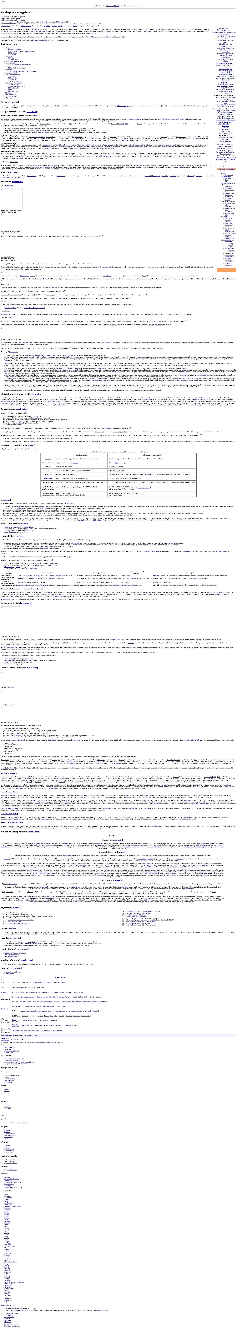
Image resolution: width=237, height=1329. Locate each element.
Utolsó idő (222, 59)
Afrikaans (7, 1196)
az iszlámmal (15, 1030)
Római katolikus (225, 154)
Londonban (7, 438)
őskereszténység (46, 132)
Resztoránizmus (229, 261)
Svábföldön (101, 875)
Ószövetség (221, 48)
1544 (195, 760)
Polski (6, 1275)
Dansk (6, 1216)
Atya (28, 782)
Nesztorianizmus (230, 206)
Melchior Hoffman (127, 146)
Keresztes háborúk (230, 233)
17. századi (43, 357)
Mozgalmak (7, 1049)
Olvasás (6, 1105)
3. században (158, 165)
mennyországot (201, 872)
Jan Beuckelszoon (41, 887)
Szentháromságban (150, 795)
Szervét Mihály (44, 548)
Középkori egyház (226, 72)
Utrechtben (10, 233)
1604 (200, 786)
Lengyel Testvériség (163, 786)
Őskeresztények (226, 176)
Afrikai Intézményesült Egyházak (68, 1025)
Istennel (41, 528)
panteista (158, 551)
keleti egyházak (225, 141)
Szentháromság (228, 84)
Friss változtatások (9, 1135)
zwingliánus (222, 551)
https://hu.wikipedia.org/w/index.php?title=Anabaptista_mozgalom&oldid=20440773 (37, 1042)
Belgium (20, 373)
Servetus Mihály (200, 399)
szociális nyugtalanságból (161, 146)
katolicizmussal (139, 845)
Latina (6, 1260)
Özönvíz (220, 54)
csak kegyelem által (12, 31)
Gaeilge (6, 1238)
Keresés (3, 1119)
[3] (95, 33)
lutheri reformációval (48, 845)
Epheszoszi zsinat (230, 203)
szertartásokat (34, 870)
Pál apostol (57, 165)
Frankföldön (29, 291)
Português (7, 1277)
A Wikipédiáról (8, 1315)
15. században (61, 176)
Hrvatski (6, 1241)
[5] (102, 236)
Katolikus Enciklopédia (10, 884)
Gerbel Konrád (40, 137)
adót (16, 870)
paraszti (204, 843)
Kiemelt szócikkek (9, 1133)
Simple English (8, 1283)
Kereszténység (224, 30)
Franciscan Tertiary (200, 375)
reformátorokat (15, 740)
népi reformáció (158, 845)
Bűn (218, 86)
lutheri (215, 551)
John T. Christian (88, 156)
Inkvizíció (230, 78)
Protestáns (120, 639)
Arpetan (6, 1234)
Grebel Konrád (39, 355)
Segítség (6, 1147)
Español (6, 1224)
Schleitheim (53, 740)
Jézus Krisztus (224, 35)
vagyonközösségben (184, 380)
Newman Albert (116, 124)
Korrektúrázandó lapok (11, 1060)
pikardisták (63, 370)
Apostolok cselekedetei (87, 165)
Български (7, 1208)
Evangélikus (221, 148)
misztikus (144, 551)
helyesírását (47, 26)
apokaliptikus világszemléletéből (142, 146)
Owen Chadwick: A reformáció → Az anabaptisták (140, 921)
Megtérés (232, 97)
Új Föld (225, 61)
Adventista (220, 145)
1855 (70, 124)
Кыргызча (7, 1258)
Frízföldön (101, 314)
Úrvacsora (220, 106)
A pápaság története (225, 74)
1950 (126, 932)
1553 (206, 399)
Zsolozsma (226, 111)
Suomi (6, 1231)
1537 (114, 314)
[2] (8, 33)
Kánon (231, 86)
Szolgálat (225, 101)
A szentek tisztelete (228, 220)
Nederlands (7, 1272)
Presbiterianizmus (230, 256)
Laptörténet (7, 1108)
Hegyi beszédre (38, 418)
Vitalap (6, 1077)
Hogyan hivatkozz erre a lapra (13, 1187)
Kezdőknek (7, 1145)
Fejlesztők (7, 1318)
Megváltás (231, 89)
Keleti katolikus (228, 156)
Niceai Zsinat (182, 167)
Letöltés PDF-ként (9, 1161)
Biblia (116, 463)
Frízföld (34, 295)
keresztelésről (10, 743)
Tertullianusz (148, 165)
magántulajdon (40, 873)
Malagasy (7, 1268)
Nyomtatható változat (10, 1163)
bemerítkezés (227, 786)
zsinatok (75, 463)
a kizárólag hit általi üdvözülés (39, 31)
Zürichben (164, 137)
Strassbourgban (50, 295)
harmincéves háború (197, 578)
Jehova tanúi (25, 1025)
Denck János (136, 797)
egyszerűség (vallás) (144, 488)
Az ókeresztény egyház (225, 71)
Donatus (45, 167)
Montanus (139, 165)
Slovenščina (7, 1287)
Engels (10, 843)
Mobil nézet (7, 1322)
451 (226, 210)
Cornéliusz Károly (45, 124)
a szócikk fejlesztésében (74, 23)
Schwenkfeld (187, 800)
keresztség (48, 459)
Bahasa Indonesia (9, 1246)
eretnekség (65, 843)
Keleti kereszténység (16, 1020)
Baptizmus (228, 258)
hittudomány (14, 795)
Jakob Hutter (21, 582)
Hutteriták (151, 786)
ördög (161, 802)
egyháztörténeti (68, 855)
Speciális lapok (8, 1180)
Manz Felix (32, 137)
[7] (41, 268)
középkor (206, 863)
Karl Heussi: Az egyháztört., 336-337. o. (148, 911)
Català (6, 1211)
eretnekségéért (5, 401)
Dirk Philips (104, 797)
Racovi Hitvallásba (192, 786)
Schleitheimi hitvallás (193, 740)
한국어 (6, 1257)
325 (170, 167)
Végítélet (230, 59)
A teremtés (225, 52)
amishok (45, 40)
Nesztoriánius (231, 157)
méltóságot (151, 859)
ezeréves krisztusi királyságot (106, 267)
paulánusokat (15, 177)
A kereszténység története (227, 169)
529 (43, 168)
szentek (109, 31)
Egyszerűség (224, 105)
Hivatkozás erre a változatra (12, 1182)
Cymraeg (7, 1214)
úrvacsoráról (9, 746)
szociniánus (159, 325)
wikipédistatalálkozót (112, 6)
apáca (53, 898)
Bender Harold (71, 761)
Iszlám (225, 128)
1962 (178, 932)
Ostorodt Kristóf (208, 786)
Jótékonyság (88, 997)
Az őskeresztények (225, 69)
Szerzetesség (230, 118)
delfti (143, 321)
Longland (81, 520)
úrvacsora (183, 385)
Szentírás (224, 46)
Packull (174, 145)
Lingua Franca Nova (10, 1262)
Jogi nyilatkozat (9, 1317)
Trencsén (59, 348)
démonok (32, 901)
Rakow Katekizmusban (150, 808)
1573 (16, 360)
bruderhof (17, 594)
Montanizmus (229, 188)
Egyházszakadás (221, 76)
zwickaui (32, 276)
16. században (98, 378)
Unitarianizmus (229, 255)
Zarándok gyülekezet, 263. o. (14, 921)
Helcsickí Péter (31, 176)
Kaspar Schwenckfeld (77, 545)
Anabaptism (31, 942)
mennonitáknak (177, 314)
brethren (195, 405)
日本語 (6, 1251)
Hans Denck (21, 578)
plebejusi (199, 843)
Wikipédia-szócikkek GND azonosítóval (16, 1064)
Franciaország (8, 373)
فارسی (6, 1229)
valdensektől (166, 156)
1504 (215, 359)
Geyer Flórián (161, 875)
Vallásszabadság (9, 527)
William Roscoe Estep (7, 647)
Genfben (121, 760)
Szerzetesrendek (229, 223)
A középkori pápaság (228, 225)
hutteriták (30, 40)
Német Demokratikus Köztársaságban (195, 847)
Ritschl (153, 375)
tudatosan (30, 843)
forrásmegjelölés (39, 22)
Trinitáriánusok (127, 795)
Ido (5, 1248)
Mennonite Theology (10, 956)
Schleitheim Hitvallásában (20, 817)
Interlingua (7, 1244)
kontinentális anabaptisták (44, 592)
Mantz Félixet (148, 399)
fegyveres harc (14, 279)
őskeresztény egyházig (34, 165)
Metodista (230, 148)
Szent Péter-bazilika (146, 865)
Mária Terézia (91, 348)
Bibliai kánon (229, 196)
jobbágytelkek (169, 873)
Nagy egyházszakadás (61, 1011)
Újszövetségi (45, 826)
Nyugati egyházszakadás (229, 237)
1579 (219, 359)
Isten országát (149, 474)
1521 (144, 276)
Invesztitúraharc (229, 231)
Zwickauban (44, 872)
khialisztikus (99, 321)
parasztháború (126, 279)
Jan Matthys (58, 298)
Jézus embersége (69, 800)
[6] (89, 263)
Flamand (172, 371)
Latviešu (6, 1267)
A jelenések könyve (225, 91)
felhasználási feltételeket (101, 1310)
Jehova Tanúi (220, 159)
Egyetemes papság (9, 660)
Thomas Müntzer (91, 37)
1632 (98, 780)
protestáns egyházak (228, 138)
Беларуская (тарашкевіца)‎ (12, 1206)
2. (153, 165)
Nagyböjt (230, 114)
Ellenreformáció (229, 248)
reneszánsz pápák (81, 865)
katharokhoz (101, 368)
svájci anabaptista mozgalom (67, 146)
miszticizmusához (47, 146)
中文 (5, 1302)
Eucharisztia (228, 112)
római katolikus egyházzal (177, 867)
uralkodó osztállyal (100, 843)
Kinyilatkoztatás (221, 89)
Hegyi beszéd (229, 36)
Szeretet (218, 101)
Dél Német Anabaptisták (41, 788)
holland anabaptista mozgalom (108, 146)
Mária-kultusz (229, 218)
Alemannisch (8, 1197)
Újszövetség (230, 48)
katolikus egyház (76, 29)
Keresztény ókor (226, 183)
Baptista (229, 146)
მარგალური (8, 1300)
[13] (71, 556)
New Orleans (98, 156)
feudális (132, 845)
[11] (70, 347)
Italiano (6, 1249)
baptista (139, 124)
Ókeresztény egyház (48, 1006)
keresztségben (149, 31)
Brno (65, 378)
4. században (38, 167)
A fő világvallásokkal (226, 133)
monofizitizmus (116, 585)
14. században (189, 863)
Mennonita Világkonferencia (59, 596)
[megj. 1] (13, 401)
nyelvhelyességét (57, 26)
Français (6, 1233)
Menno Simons (69, 314)
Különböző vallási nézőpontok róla (226, 41)
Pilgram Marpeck (188, 817)
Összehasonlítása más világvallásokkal (223, 123)
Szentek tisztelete (47, 1001)
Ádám (2, 802)
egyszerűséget (116, 763)
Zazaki (6, 1219)
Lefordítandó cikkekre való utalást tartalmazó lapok (19, 1062)
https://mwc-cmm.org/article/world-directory (138, 923)
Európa (161, 359)
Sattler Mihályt (52, 401)
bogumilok (8, 376)
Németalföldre (35, 298)
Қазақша (7, 1255)
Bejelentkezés (8, 1082)
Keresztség (225, 99)
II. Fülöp (129, 900)
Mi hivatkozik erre (9, 1177)
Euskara (6, 1228)
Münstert (30, 892)
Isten (220, 84)
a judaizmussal (46, 1030)
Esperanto (7, 1223)
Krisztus (81, 153)
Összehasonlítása (6, 1029)
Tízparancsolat (229, 54)
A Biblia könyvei (225, 50)
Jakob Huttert (105, 342)
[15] (109, 595)
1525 (175, 138)
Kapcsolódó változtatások (11, 1179)
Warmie (6, 360)
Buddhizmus (226, 131)
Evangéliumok (225, 57)
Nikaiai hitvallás (229, 193)
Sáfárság (232, 105)
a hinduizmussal (36, 1030)
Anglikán (222, 146)
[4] (126, 36)
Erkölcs (232, 101)
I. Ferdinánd (100, 401)
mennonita (113, 137)
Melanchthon (106, 435)
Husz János (67, 368)
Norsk (6, 1273)
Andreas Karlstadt (43, 546)
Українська (7, 1295)
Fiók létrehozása (9, 1080)
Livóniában (18, 295)
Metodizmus (228, 260)
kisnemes (68, 875)
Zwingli (230, 245)
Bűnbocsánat (229, 116)
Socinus (46, 808)
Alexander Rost (11, 378)
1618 (29, 385)
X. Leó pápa (111, 865)
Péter (232, 65)
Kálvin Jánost (101, 760)
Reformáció (226, 80)
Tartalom (7, 1132)
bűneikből (130, 515)
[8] (96, 287)
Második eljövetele (225, 44)
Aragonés (7, 1199)
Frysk (6, 1236)
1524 (3, 875)
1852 (122, 124)
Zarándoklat (221, 118)
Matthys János (161, 119)
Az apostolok (225, 65)
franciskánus (48, 898)
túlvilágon (213, 872)
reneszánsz (26, 865)
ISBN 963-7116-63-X (86, 964)
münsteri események (8, 314)
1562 (52, 808)
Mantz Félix (32, 129)
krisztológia (5, 795)
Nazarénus (221, 150)
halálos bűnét (140, 888)
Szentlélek (38, 782)
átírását (75, 26)
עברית (6, 1239)
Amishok (3, 722)
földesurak (151, 873)
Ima (225, 103)
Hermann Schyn (116, 371)
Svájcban (38, 405)
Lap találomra (8, 1137)
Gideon (214, 892)
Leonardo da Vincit (190, 865)
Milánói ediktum (229, 190)
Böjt (217, 105)
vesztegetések (145, 863)
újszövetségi (37, 132)
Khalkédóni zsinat (230, 208)
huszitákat (165, 176)
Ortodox (219, 156)
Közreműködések (9, 1079)
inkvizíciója (76, 901)
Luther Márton (107, 276)
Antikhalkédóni (220, 157)
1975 (88, 145)
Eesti (5, 1226)
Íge (56, 803)
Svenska (6, 1290)
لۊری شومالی (8, 1263)
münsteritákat (96, 138)
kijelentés (78, 428)
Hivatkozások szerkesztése (8, 1305)
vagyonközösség (65, 873)
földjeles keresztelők (165, 405)
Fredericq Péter (185, 371)
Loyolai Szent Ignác (147, 900)
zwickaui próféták (103, 37)
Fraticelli (76, 368)
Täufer (29, 945)
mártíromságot (70, 763)
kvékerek (32, 594)
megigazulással (108, 428)
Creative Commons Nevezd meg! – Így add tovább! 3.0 (29, 1310)
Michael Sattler (54, 575)
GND (14, 1039)
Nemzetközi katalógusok (5, 1039)
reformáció (39, 29)
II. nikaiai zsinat (229, 213)
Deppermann (182, 145)
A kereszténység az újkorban (12, 972)
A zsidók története (226, 55)
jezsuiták (231, 251)
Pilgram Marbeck (43, 578)
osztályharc (127, 847)
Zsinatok (23, 1011)
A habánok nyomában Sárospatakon (136, 916)
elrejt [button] (2, 1)
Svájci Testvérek (28, 788)
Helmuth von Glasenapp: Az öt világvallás (138, 913)
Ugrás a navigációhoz (7, 20)
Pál (226, 67)
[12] (201, 384)
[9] (151, 314)
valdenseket (190, 176)
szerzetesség (173, 176)
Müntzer (124, 357)
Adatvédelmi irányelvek (11, 1313)
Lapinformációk (9, 1184)
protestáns (178, 845)
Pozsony (47, 348)
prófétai (106, 321)
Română (6, 1278)
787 (226, 215)
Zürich (6, 370)
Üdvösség (224, 86)
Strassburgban (56, 760)
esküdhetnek (20, 735)
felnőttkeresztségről (122, 106)
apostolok (62, 782)
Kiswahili (7, 1292)
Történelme (4, 1009)
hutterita (18, 567)
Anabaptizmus (8, 1052)
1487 (29, 898)
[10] (193, 314)
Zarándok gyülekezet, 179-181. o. (135, 915)
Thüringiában (47, 279)
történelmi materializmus (154, 847)
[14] (53, 559)
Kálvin (230, 246)
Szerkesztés (7, 1107)
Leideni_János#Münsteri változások (34, 308)
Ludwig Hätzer (102, 288)
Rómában (155, 865)
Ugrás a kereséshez (19, 20)
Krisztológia (5, 792)
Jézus (218, 65)
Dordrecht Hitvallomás (89, 780)
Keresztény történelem (224, 63)
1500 (142, 797)
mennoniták (37, 40)
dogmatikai (113, 325)
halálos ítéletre (112, 511)
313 (226, 191)
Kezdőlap (7, 1130)
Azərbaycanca (8, 1203)
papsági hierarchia (28, 528)
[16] (98, 756)
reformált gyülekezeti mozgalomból (87, 146)
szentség (17, 730)
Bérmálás (221, 116)
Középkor (224, 216)
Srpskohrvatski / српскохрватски (14, 1282)
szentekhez (104, 380)
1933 (126, 124)
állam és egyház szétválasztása (25, 527)
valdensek (71, 370)
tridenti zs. (231, 250)
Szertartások (8, 532)
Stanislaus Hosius (208, 359)
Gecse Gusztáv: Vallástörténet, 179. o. (20, 923)
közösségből (47, 515)
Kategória (3, 1044)
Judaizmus (225, 126)
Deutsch (6, 1218)
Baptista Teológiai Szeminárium (112, 156)
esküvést (68, 380)
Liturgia (218, 111)
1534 (86, 887)
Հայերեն (7, 1243)
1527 (108, 140)
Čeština (6, 1213)
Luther (230, 243)
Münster (9, 304)
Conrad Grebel (11, 288)
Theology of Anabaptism (34, 943)
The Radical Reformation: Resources (15, 953)
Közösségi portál (9, 1149)
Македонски (8, 1270)
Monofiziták (228, 211)
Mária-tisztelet (37, 1001)
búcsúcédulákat (105, 867)
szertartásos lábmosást (182, 819)
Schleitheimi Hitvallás (173, 760)
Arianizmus (228, 195)
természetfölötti (123, 887)
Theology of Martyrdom (11, 954)
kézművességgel (198, 380)
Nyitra (52, 348)
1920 (15, 647)
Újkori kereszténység (227, 240)
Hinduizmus (226, 129)
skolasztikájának (187, 551)
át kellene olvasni (26, 26)
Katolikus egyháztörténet (225, 77)
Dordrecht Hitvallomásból (197, 803)
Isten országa (156, 872)
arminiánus (151, 325)
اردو (6, 1297)
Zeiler (26, 385)
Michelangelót (201, 865)
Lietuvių (6, 1265)
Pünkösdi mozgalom (51, 1025)
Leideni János (174, 119)
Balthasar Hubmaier (51, 288)
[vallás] (3, 1035)
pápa (4, 780)
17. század (136, 786)
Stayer (169, 145)
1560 (33, 898)
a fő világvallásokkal (57, 1030)
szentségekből (67, 515)
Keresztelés (5, 773)
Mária (66, 803)
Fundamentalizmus (9, 1047)
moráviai (134, 380)
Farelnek (34, 932)
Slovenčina (7, 1285)
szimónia (176, 863)
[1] (165, 31)
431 (226, 205)
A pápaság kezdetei (228, 199)
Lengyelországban (6, 808)
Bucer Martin (5, 760)
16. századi (131, 643)
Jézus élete (220, 36)
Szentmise (222, 114)
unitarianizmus (7, 599)
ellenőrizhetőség (58, 22)
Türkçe (6, 1293)
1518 (94, 520)
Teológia (224, 82)
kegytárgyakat (94, 380)
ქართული (7, 1253)
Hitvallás (32, 992)
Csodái (225, 38)
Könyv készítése (9, 1159)
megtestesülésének (23, 508)
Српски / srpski (9, 1288)
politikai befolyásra (188, 888)
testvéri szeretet (13, 819)
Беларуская (7, 1204)
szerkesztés (13, 102)
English (6, 1194)
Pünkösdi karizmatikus (224, 151)
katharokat (199, 176)
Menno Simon (227, 785)
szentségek (72, 478)
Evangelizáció (229, 106)
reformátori (35, 428)
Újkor (64, 1006)
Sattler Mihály (77, 740)
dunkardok (155, 405)
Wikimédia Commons (10, 1170)
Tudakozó (7, 1138)
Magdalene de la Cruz (21, 898)
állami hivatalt (160, 513)
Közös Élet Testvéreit (151, 176)
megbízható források (90, 23)
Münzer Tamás (184, 119)
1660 (89, 405)
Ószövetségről (8, 822)
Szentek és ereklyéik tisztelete (226, 120)
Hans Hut (3, 291)
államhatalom (53, 873)
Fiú (31, 782)
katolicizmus (222, 137)
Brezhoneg (7, 1209)
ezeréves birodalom (145, 872)
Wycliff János (59, 368)
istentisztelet (48, 478)
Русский (7, 1280)
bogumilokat (19, 158)
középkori (17, 655)
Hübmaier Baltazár (69, 355)
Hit (217, 97)
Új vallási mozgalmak (228, 264)
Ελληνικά (7, 1221)
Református (230, 152)
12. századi (231, 378)
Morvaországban (23, 342)
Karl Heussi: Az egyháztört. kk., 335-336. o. (21, 920)
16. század (15, 348)
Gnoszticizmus (229, 186)
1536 (90, 887)
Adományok (8, 1152)
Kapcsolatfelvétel (9, 1150)
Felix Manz (23, 288)
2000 (19, 647)
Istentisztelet (223, 97)
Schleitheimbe (124, 140)
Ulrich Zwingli (126, 575)
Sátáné (154, 802)
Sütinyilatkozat (8, 1320)
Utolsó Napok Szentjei (37, 1025)
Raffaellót (209, 865)
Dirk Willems (59, 405)
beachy (189, 405)
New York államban (12, 722)
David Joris (155, 321)
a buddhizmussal (25, 1030)
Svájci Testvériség (77, 137)
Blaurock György (51, 137)
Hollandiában (17, 808)
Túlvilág (225, 93)
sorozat (222, 28)
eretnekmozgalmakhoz (66, 503)
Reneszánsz (73, 376)
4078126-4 (20, 1039)
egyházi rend (179, 859)
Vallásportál (10, 1035)
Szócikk (6, 1089)
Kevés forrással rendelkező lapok (14, 1059)
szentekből (19, 423)
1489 (211, 845)
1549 (37, 438)
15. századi (228, 371)
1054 (226, 230)
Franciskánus (183, 375)
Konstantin (98, 763)
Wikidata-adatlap (9, 1185)
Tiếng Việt (7, 1298)
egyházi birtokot (141, 859)
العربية (6, 1201)
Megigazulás (225, 88)
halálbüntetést (154, 932)
